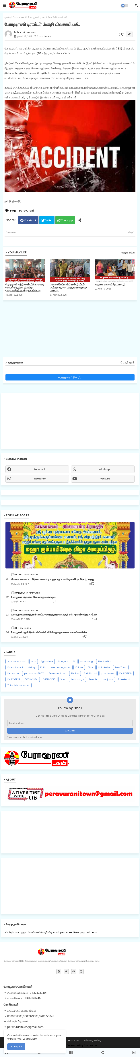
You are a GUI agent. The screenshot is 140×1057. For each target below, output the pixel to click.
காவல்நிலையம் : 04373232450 (24, 998)
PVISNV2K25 (49, 679)
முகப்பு (8, 17)
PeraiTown (121, 667)
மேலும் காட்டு (128, 252)
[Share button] (80, 220)
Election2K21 (104, 661)
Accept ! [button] (16, 1046)
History (31, 667)
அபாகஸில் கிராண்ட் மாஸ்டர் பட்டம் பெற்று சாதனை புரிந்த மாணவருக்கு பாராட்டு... (68, 287)
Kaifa (43, 667)
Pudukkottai (90, 673)
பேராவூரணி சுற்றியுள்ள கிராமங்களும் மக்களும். (33, 597)
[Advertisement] (70, 420)
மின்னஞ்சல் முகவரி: (17, 1021)
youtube (105, 478)
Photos (75, 673)
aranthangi (86, 661)
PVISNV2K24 (31, 679)
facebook (40, 469)
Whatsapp (66, 220)
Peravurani (19, 17)
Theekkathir (124, 679)
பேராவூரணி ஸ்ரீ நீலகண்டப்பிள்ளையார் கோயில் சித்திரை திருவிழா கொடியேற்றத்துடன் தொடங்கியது (24, 287)
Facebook (30, 220)
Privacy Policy (92, 1040)
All (74, 661)
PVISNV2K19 (125, 673)
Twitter (48, 220)
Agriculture (47, 661)
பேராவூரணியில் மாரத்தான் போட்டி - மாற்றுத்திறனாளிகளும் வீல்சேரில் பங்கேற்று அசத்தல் (54, 614)
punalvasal (108, 673)
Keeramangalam (61, 667)
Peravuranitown (57, 673)
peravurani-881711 (34, 673)
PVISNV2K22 (13, 679)
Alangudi (63, 661)
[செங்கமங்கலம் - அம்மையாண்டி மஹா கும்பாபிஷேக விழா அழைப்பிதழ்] (70, 545)
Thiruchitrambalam (18, 685)
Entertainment (15, 667)
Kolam (79, 667)
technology (77, 679)
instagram (40, 478)
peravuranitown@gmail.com (25, 1027)
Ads (33, 661)
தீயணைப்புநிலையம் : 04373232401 (26, 993)
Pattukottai (104, 667)
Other (91, 667)
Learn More (30, 1039)
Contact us (72, 1040)
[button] (136, 5)
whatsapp (105, 469)
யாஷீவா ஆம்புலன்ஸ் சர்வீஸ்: (21, 1011)
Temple (93, 679)
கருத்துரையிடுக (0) (70, 377)
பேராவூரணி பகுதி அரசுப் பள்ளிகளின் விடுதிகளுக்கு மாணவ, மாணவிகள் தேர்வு (49, 632)
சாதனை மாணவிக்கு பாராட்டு (110, 284)
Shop (63, 679)
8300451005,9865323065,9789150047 (31, 1016)
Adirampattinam (16, 661)
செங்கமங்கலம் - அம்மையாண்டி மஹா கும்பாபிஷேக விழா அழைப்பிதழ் (52, 579)
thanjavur (107, 679)
